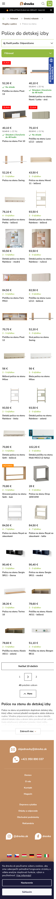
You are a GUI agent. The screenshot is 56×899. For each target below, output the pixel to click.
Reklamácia (28, 823)
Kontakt (28, 787)
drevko (47, 836)
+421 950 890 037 (32, 759)
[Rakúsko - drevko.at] (39, 855)
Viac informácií (23, 875)
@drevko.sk (20, 836)
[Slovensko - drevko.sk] (9, 855)
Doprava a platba (28, 804)
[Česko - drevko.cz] (17, 855)
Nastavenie (27, 882)
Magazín (28, 793)
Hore (29, 693)
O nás (28, 781)
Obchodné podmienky (28, 817)
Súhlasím (27, 892)
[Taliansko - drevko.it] (46, 855)
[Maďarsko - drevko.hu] (24, 855)
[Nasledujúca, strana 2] (28, 677)
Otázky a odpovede (28, 810)
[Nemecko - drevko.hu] (31, 855)
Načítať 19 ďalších (28, 666)
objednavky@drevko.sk (32, 749)
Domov (28, 775)
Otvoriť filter (28, 53)
